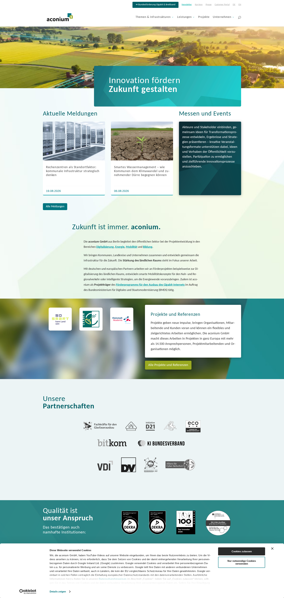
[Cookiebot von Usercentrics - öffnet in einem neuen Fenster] (27, 591)
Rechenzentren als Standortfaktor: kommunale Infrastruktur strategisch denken (72, 171)
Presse (209, 5)
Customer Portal (222, 5)
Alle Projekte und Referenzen (168, 365)
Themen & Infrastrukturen (153, 17)
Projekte (204, 17)
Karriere (198, 5)
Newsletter (187, 5)
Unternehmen (222, 17)
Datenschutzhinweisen (113, 579)
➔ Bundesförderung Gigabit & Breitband (155, 5)
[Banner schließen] (272, 548)
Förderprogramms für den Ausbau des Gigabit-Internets (150, 284)
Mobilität (131, 247)
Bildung (147, 247)
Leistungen (184, 17)
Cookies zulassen (242, 551)
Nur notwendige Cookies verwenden (241, 562)
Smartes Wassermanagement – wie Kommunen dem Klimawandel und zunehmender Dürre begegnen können (141, 171)
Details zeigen (58, 591)
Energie (119, 247)
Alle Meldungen (55, 206)
